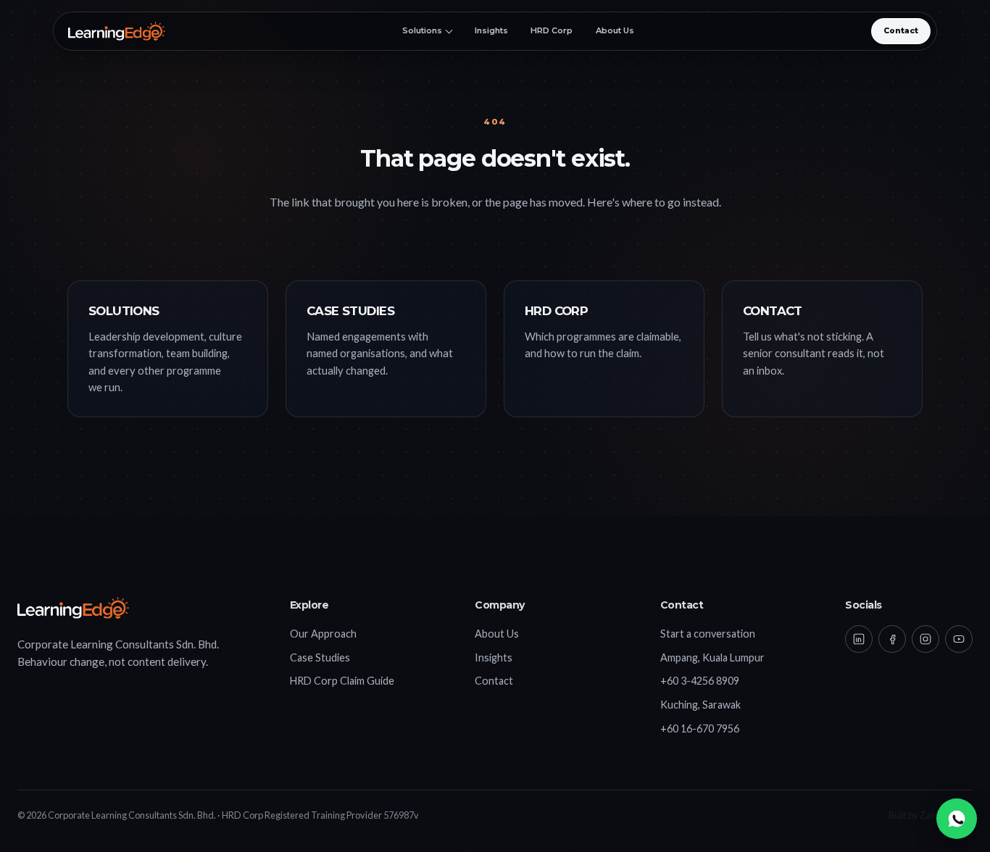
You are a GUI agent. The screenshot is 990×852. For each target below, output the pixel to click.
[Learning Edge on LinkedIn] (859, 639)
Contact (900, 31)
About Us (615, 31)
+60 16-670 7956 (699, 728)
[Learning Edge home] (116, 31)
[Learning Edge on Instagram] (925, 639)
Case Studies (320, 657)
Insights (491, 31)
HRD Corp (552, 31)
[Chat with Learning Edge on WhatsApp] (956, 818)
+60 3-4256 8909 (699, 680)
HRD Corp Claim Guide (342, 680)
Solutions (422, 31)
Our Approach (323, 633)
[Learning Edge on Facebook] (892, 639)
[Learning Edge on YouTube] (959, 639)
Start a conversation (707, 633)
